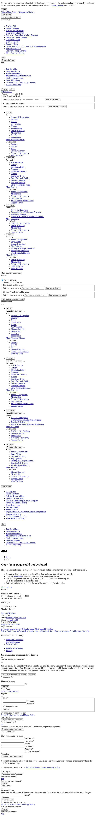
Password (30, 704)
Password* (29, 749)
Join (3, 57)
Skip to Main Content (9, 12)
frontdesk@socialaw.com (16, 618)
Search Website (10, 280)
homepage (18, 576)
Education (10, 205)
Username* (29, 746)
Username (31, 701)
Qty (26, 684)
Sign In (4, 783)
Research (10, 158)
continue (32, 675)
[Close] (2, 278)
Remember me (12, 706)
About (9, 112)
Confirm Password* (32, 751)
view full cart (6, 691)
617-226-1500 (12, 620)
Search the (19, 94)
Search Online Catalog (13, 283)
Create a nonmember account (12, 729)
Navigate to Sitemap (26, 12)
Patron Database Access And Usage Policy (18, 715)
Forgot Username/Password (12, 720)
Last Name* (29, 741)
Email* (27, 744)
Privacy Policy (57, 5)
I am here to (6, 15)
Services (10, 235)
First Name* (29, 738)
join (2, 724)
